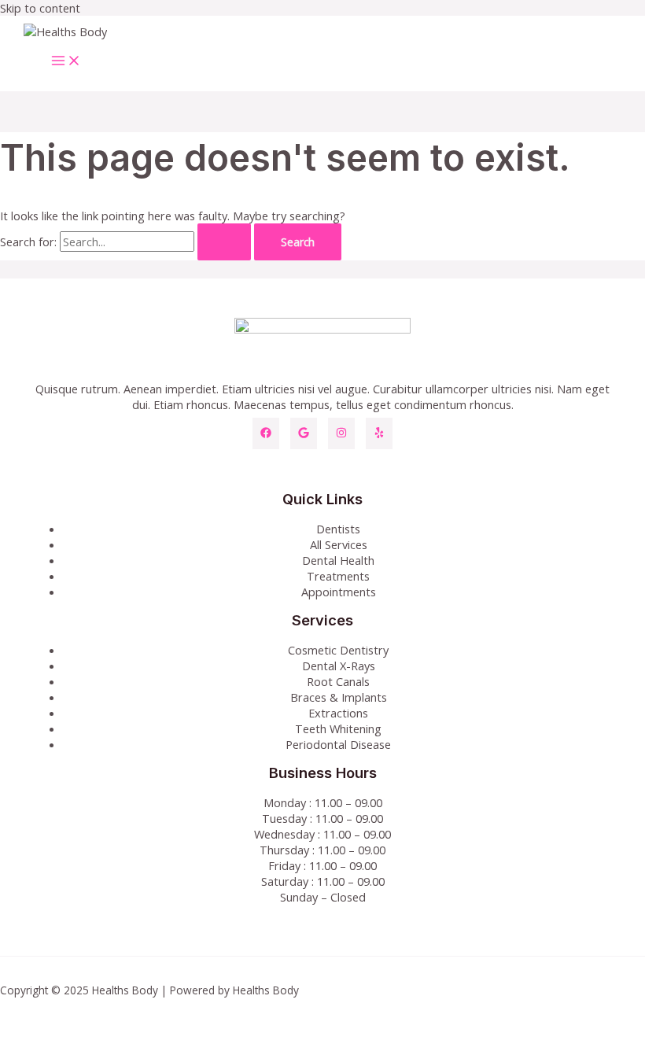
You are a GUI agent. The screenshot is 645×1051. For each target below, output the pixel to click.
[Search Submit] (224, 242)
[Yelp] (379, 433)
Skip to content (40, 8)
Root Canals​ (338, 681)
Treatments (338, 576)
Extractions (338, 713)
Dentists (338, 529)
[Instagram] (341, 433)
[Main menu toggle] (66, 61)
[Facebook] (265, 433)
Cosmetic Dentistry (338, 650)
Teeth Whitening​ (338, 728)
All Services (338, 544)
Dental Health (338, 560)
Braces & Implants (338, 697)
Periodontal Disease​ (338, 744)
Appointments (338, 591)
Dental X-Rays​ (338, 665)
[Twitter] (303, 433)
